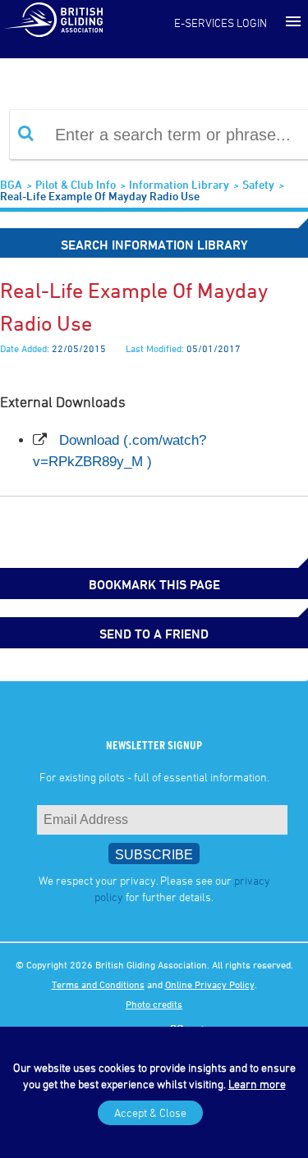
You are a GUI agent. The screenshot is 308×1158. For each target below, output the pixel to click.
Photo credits (154, 1003)
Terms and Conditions (98, 984)
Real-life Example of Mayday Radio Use (100, 196)
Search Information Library (154, 244)
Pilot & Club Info (75, 184)
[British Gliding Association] (53, 19)
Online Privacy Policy (210, 984)
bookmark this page (154, 584)
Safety (258, 184)
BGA (11, 184)
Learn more (257, 1084)
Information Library (179, 184)
